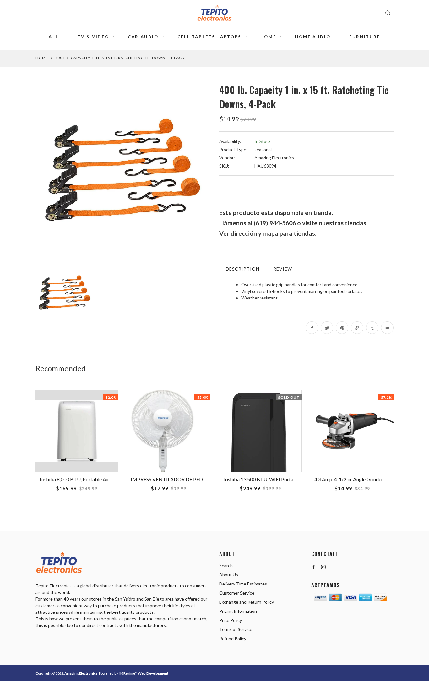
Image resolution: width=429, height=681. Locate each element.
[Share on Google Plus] (357, 327)
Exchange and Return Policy (246, 602)
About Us (228, 574)
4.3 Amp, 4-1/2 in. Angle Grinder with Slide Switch (367, 479)
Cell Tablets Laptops (209, 36)
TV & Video (93, 36)
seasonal (263, 149)
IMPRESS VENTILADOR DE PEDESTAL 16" (178, 479)
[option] (122, 170)
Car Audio (143, 36)
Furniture (364, 36)
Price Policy (230, 620)
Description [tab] (242, 269)
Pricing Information (238, 611)
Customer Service (236, 593)
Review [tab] (282, 269)
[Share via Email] (387, 327)
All (53, 36)
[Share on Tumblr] (372, 327)
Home (268, 36)
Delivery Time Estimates (243, 583)
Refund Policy (232, 638)
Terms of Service (235, 629)
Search (226, 565)
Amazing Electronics (274, 157)
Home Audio (312, 36)
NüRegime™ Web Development (143, 673)
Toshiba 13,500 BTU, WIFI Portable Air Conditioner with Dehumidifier (298, 479)
